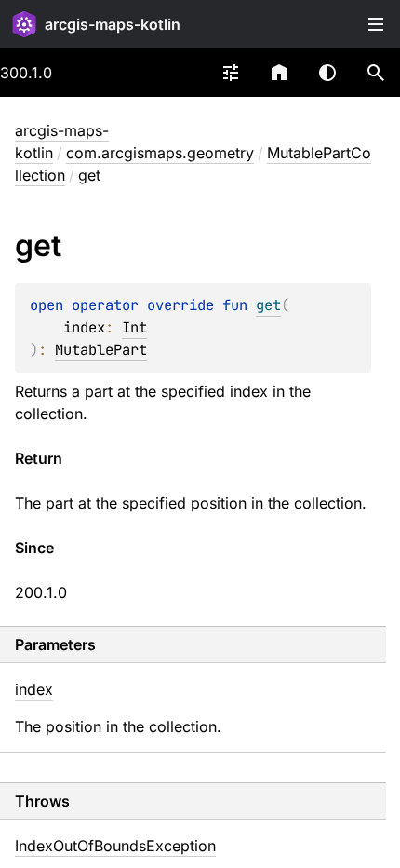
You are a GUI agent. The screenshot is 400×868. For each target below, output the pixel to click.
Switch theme (327, 72)
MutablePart (101, 349)
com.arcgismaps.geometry (160, 152)
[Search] (376, 72)
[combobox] (231, 72)
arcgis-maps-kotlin (112, 24)
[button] (376, 72)
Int (134, 327)
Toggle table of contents (376, 24)
